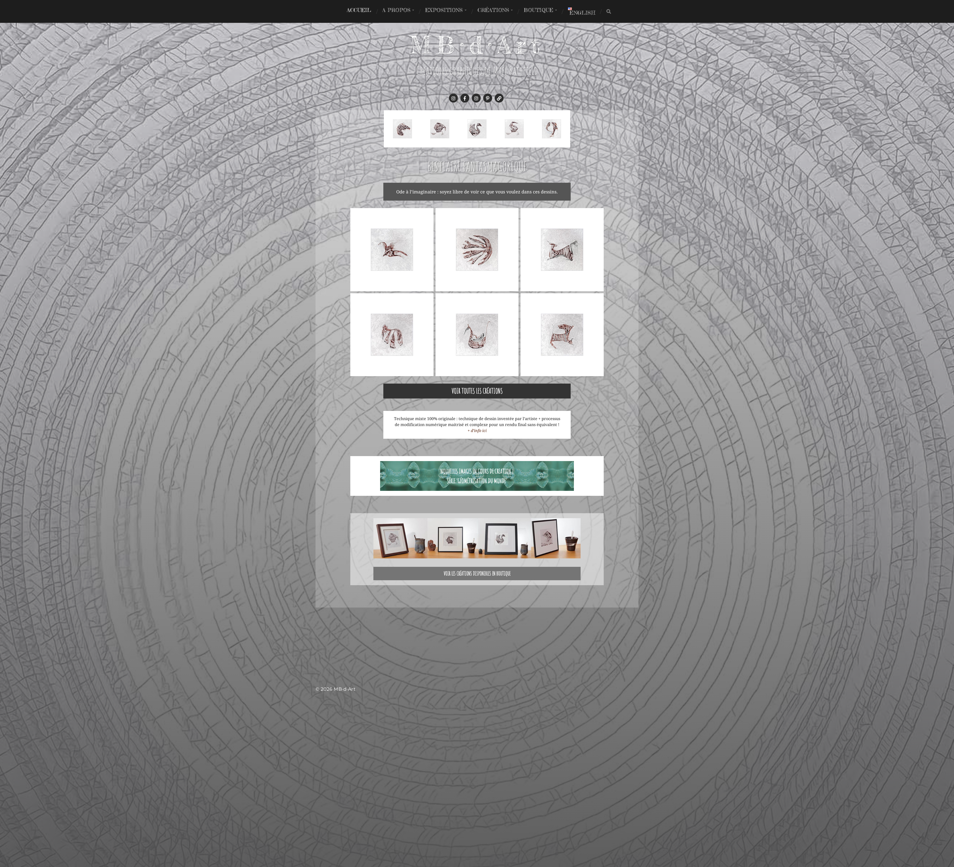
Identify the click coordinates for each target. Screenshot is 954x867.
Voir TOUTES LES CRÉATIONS (477, 391)
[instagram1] (453, 98)
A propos (396, 10)
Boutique (538, 10)
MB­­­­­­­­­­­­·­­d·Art (477, 45)
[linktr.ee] (499, 98)
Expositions (444, 10)
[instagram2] (476, 98)
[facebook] (464, 98)
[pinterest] (487, 98)
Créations (493, 10)
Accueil (359, 10)
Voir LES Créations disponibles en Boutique (477, 573)
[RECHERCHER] (608, 11)
